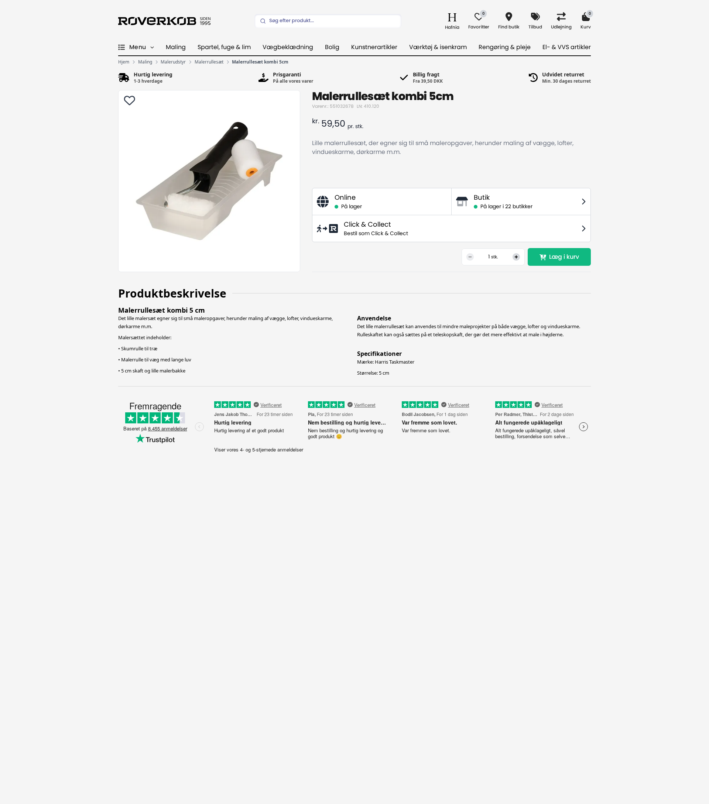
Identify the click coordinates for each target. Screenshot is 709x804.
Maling (176, 47)
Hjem (123, 62)
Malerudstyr (173, 62)
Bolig (332, 47)
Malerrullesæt (209, 62)
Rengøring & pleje (505, 47)
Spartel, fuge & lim (224, 47)
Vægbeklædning (288, 47)
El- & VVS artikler (566, 47)
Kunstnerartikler (374, 47)
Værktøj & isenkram (438, 47)
